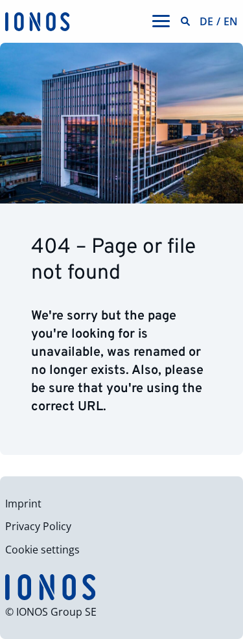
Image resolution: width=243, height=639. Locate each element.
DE (206, 21)
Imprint (23, 503)
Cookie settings (42, 549)
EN (231, 21)
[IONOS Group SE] (37, 21)
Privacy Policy (38, 526)
